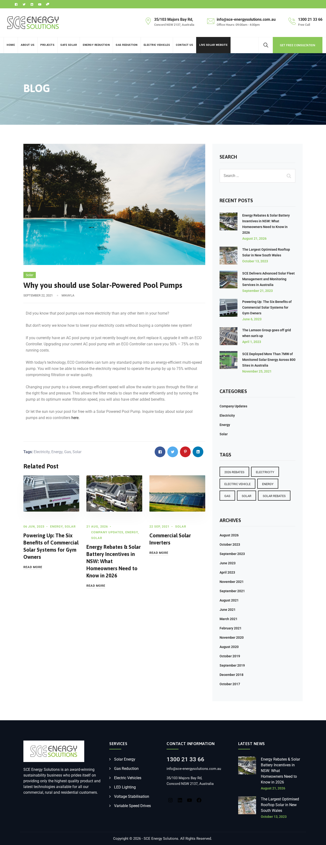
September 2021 (232, 591)
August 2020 (229, 647)
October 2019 (230, 656)
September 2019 (232, 665)
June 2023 (228, 563)
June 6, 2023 (252, 319)
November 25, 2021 (257, 371)
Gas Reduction (127, 45)
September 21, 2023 (257, 291)
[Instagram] (170, 800)
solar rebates (274, 496)
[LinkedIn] (180, 800)
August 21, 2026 (254, 238)
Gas (67, 452)
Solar (29, 275)
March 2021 (228, 619)
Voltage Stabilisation (131, 796)
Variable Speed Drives (132, 806)
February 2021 (231, 628)
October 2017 (230, 684)
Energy (57, 452)
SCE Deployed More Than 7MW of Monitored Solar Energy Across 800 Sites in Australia (268, 359)
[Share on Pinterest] (185, 451)
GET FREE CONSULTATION (297, 45)
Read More (32, 567)
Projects (47, 45)
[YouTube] (189, 800)
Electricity (42, 452)
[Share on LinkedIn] (198, 451)
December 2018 (231, 675)
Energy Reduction (96, 45)
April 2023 (227, 572)
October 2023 (230, 544)
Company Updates (107, 532)
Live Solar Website (213, 45)
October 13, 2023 (255, 261)
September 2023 (232, 554)
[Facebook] (199, 800)
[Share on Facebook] (160, 451)
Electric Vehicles (157, 45)
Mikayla (68, 295)
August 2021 (229, 600)
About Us (27, 45)
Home (11, 45)
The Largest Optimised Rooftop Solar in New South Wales (280, 805)
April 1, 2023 (251, 342)
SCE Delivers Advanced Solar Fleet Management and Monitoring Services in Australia (268, 279)
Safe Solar (68, 45)
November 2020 (232, 637)
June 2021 (228, 610)
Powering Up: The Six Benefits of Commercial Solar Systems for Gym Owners (267, 307)
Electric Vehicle (237, 484)
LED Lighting (125, 787)
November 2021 (232, 582)
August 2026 (229, 535)
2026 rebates (234, 472)
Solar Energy (124, 759)
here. (75, 417)
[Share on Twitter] (172, 451)
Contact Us (184, 45)
